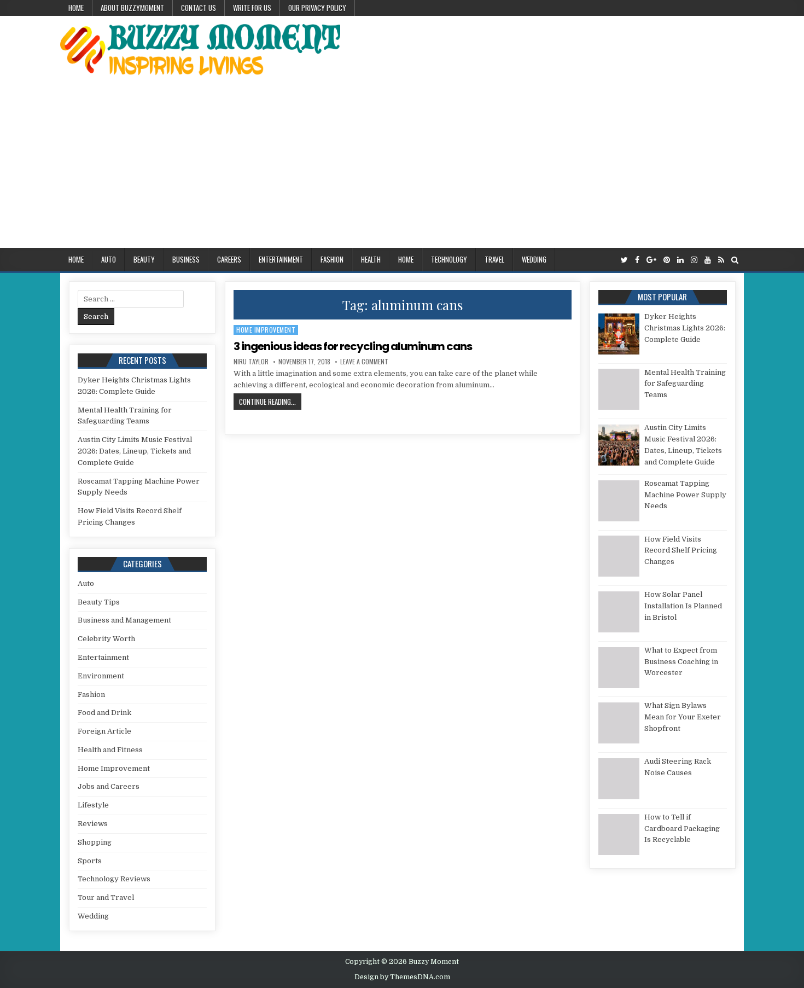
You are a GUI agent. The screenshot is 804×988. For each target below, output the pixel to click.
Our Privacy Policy (317, 7)
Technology (449, 259)
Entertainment (281, 259)
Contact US (198, 7)
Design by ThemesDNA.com (402, 977)
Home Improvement (265, 329)
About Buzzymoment (132, 7)
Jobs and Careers (108, 786)
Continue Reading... (270, 401)
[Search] (734, 260)
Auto (108, 259)
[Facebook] (637, 260)
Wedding (534, 259)
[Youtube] (707, 260)
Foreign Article (104, 731)
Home (76, 7)
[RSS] (721, 260)
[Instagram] (694, 260)
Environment (101, 676)
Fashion (332, 259)
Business (186, 259)
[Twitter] (624, 260)
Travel (494, 259)
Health (371, 259)
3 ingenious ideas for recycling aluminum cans (353, 346)
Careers (229, 259)
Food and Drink (104, 712)
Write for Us (252, 7)
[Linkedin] (680, 260)
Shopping (95, 842)
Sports (90, 861)
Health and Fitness (110, 750)
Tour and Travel (106, 897)
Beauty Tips (99, 602)
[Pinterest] (666, 260)
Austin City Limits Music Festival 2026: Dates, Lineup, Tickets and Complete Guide (135, 451)
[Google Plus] (651, 260)
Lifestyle (93, 805)
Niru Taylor (251, 361)
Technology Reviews (114, 879)
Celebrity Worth (106, 639)
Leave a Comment (364, 361)
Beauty (144, 259)
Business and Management (124, 620)
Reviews (93, 824)
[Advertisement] (402, 165)
